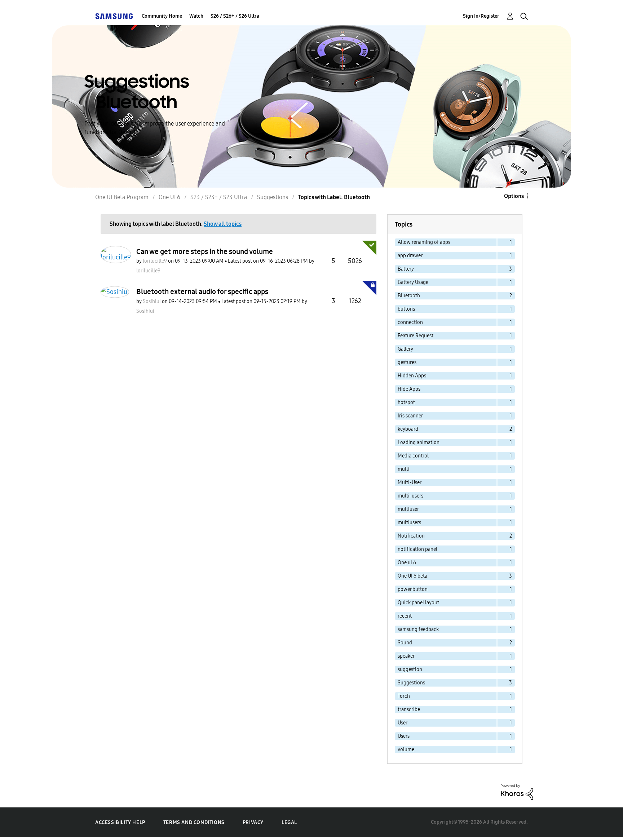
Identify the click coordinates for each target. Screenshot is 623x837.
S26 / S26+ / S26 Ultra (235, 16)
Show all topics (223, 223)
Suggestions (272, 197)
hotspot (406, 402)
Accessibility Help (120, 822)
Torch (404, 696)
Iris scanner (410, 416)
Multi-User (409, 482)
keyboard (408, 429)
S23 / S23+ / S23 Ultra (218, 197)
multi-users (410, 496)
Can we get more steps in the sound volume (204, 251)
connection (410, 322)
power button (413, 589)
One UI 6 (169, 197)
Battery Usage (413, 282)
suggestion (410, 669)
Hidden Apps (412, 376)
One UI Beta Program (122, 197)
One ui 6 (407, 563)
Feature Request (415, 336)
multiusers (409, 523)
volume (406, 749)
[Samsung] (114, 16)
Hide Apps (409, 389)
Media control (413, 456)
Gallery (405, 349)
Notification (411, 536)
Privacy (253, 822)
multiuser (408, 509)
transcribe (409, 709)
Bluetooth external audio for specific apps (202, 291)
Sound (405, 643)
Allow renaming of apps (424, 242)
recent (405, 616)
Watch (196, 16)
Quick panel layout (418, 603)
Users (404, 736)
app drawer (410, 256)
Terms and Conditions (194, 822)
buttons (406, 309)
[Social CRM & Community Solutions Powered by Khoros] (517, 791)
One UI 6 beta (412, 576)
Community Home (162, 16)
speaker (406, 656)
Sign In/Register (481, 16)
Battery (406, 269)
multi (404, 469)
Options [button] (514, 196)
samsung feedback (418, 629)
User (402, 723)
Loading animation (418, 442)
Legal (289, 822)
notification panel (417, 549)
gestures (407, 362)
